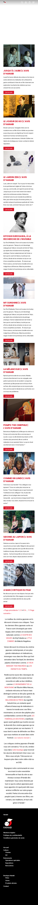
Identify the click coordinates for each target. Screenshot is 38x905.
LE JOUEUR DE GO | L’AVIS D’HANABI (16, 123)
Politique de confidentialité (12, 835)
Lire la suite (8, 92)
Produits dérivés (11, 883)
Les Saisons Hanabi (22, 738)
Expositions (9, 863)
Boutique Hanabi (9, 875)
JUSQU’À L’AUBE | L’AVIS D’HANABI (16, 72)
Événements (7, 858)
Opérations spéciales (12, 860)
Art (6, 855)
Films (7, 878)
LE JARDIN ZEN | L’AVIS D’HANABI (15, 179)
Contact (6, 886)
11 (29, 610)
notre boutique (18, 750)
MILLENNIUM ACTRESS (14, 700)
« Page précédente (10, 610)
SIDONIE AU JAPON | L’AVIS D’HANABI (17, 538)
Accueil (6, 847)
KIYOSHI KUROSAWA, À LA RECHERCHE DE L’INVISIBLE (17, 238)
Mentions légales (9, 833)
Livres (7, 880)
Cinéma (8, 852)
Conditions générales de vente (13, 838)
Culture (5, 850)
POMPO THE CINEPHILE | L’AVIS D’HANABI (15, 427)
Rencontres (9, 866)
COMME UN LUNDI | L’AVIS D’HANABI (16, 480)
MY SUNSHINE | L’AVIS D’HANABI (14, 304)
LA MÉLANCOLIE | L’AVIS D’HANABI (15, 371)
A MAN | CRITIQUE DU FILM (17, 590)
